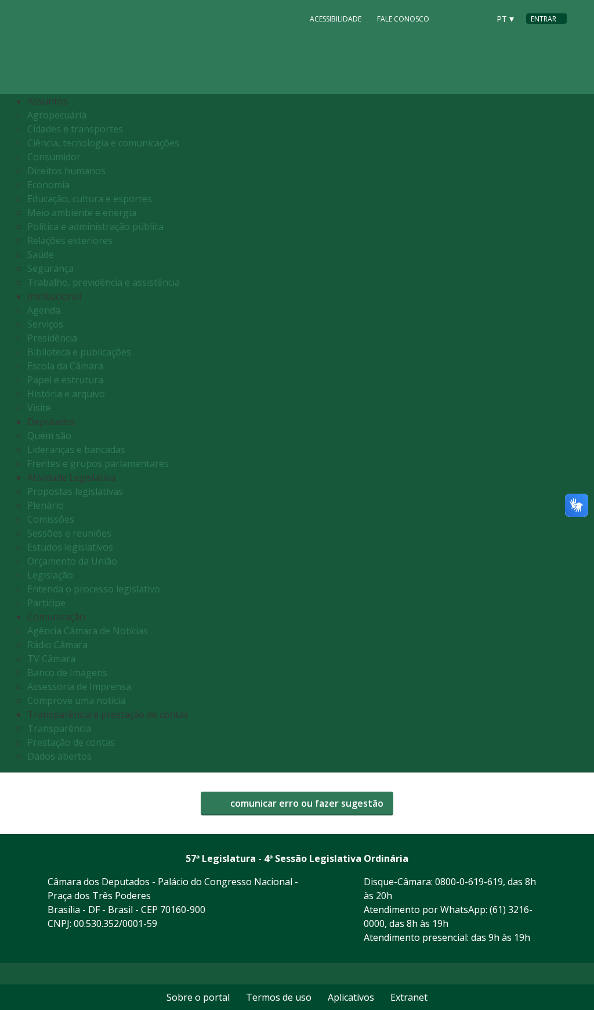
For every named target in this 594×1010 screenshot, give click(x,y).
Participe (46, 602)
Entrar (543, 19)
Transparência (59, 728)
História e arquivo (66, 393)
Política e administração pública (95, 226)
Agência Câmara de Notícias (87, 630)
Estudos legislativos (70, 547)
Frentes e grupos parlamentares (98, 463)
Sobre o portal (198, 997)
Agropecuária (56, 115)
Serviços (45, 324)
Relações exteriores (70, 240)
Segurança (50, 268)
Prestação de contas (71, 742)
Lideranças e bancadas (76, 449)
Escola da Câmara (65, 366)
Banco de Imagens (67, 672)
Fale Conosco (403, 19)
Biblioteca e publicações (79, 352)
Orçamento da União (72, 561)
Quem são (49, 435)
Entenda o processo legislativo (93, 589)
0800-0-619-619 (469, 881)
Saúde (40, 254)
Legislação (50, 575)
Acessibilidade (335, 19)
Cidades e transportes (75, 129)
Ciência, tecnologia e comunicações (103, 142)
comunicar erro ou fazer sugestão (305, 803)
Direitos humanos (66, 170)
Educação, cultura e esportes (89, 198)
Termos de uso (279, 997)
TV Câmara (51, 658)
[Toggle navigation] (555, 433)
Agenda (43, 310)
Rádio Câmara (57, 644)
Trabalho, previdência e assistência (103, 282)
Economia (48, 184)
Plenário (45, 505)
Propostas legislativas (75, 491)
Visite (39, 407)
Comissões (50, 519)
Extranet (409, 997)
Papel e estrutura (65, 379)
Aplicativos (351, 997)
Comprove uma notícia (76, 700)
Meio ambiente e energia (81, 212)
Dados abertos (59, 756)
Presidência (52, 338)
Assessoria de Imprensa (79, 686)
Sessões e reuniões (69, 533)
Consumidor (54, 156)
